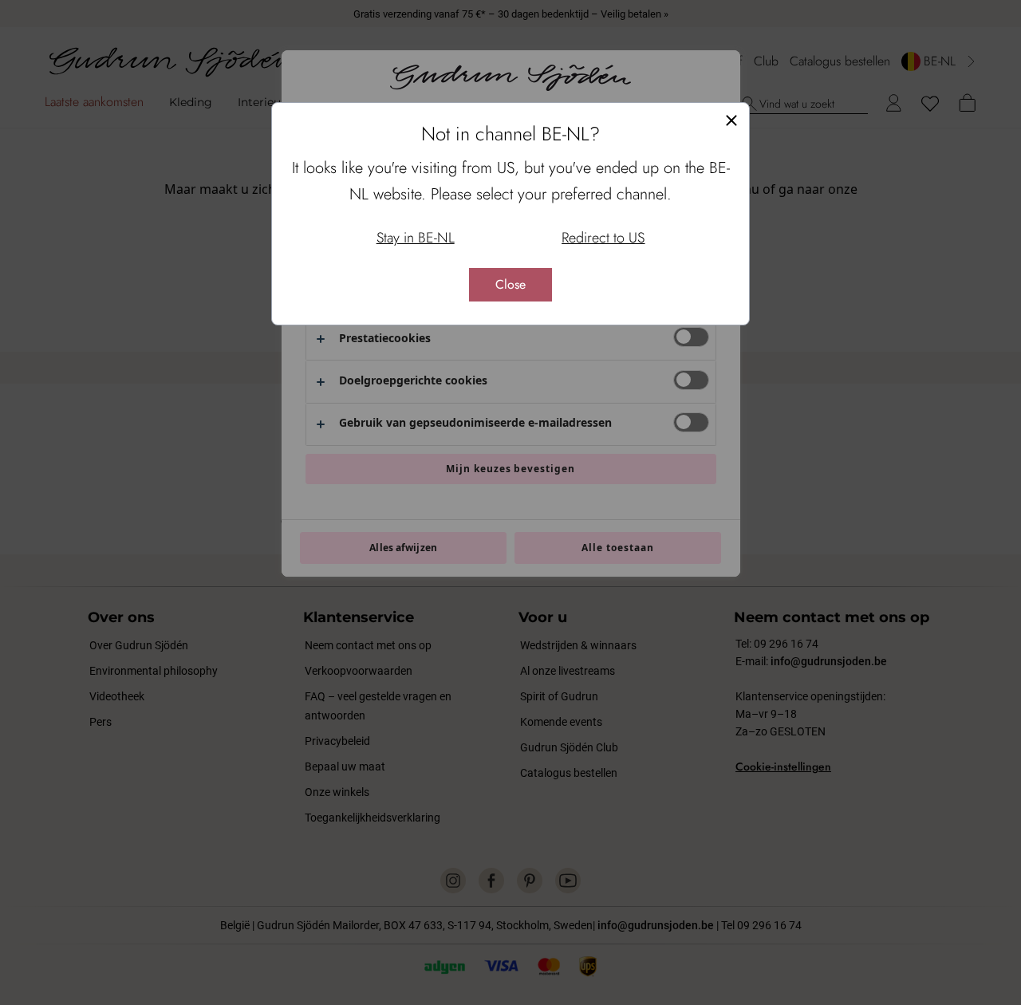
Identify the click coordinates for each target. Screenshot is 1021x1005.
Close (510, 284)
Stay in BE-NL (415, 237)
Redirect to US (603, 237)
